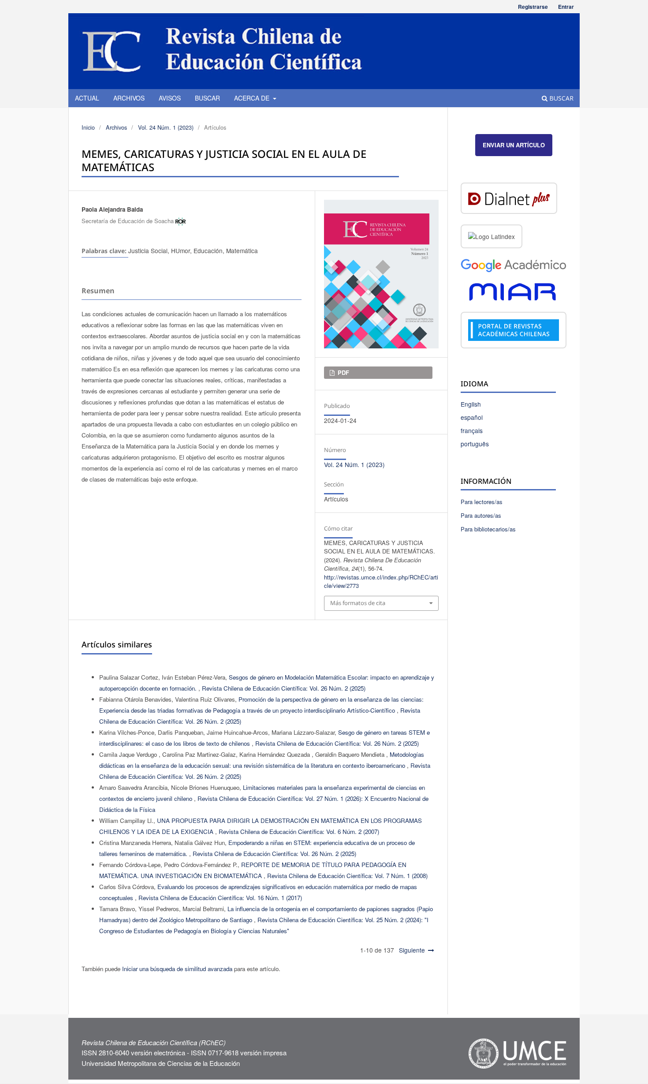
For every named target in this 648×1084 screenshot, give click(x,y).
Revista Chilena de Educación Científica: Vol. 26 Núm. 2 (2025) (283, 688)
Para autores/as (481, 515)
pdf (342, 372)
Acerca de (252, 97)
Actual (87, 97)
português (475, 443)
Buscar (207, 97)
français (472, 430)
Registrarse (533, 7)
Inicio (88, 127)
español (472, 417)
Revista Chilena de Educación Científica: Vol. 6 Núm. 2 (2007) (299, 831)
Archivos (129, 97)
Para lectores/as (482, 501)
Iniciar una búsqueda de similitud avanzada (177, 968)
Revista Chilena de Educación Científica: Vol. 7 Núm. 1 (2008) (347, 875)
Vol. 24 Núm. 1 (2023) (166, 127)
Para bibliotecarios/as (488, 529)
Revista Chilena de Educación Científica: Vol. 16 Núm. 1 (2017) (220, 897)
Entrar (566, 7)
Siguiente (412, 950)
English (471, 404)
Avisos (170, 97)
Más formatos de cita (357, 603)
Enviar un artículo (514, 145)
